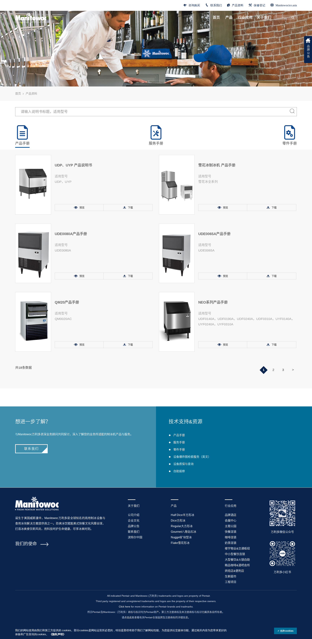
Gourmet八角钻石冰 (183, 531)
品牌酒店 (230, 514)
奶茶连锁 (230, 542)
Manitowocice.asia (286, 5)
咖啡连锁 (230, 537)
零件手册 (179, 449)
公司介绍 (133, 514)
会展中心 (230, 520)
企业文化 (133, 520)
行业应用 (245, 17)
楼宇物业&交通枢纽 (237, 548)
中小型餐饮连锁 (235, 554)
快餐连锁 (230, 531)
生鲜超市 (230, 576)
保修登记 (259, 5)
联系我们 (216, 5)
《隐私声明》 (57, 634)
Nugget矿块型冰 (181, 537)
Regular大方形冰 (182, 526)
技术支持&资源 (185, 421)
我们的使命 (26, 543)
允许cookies (286, 630)
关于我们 (264, 17)
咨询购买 (194, 5)
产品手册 (179, 435)
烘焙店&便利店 (234, 570)
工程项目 (230, 582)
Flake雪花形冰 (180, 542)
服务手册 (179, 442)
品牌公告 (133, 526)
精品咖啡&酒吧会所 (237, 565)
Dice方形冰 (178, 520)
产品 (229, 17)
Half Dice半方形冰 (182, 514)
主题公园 (230, 526)
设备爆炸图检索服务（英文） (192, 456)
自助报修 (179, 471)
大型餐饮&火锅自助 (237, 559)
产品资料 (237, 5)
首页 (216, 17)
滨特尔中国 (135, 537)
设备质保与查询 (183, 464)
